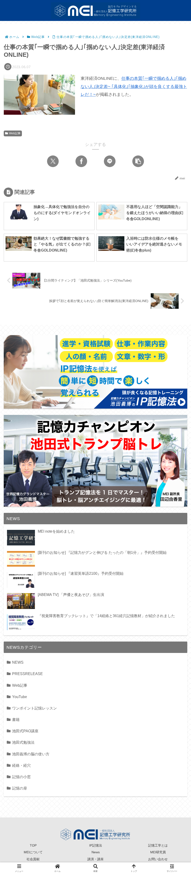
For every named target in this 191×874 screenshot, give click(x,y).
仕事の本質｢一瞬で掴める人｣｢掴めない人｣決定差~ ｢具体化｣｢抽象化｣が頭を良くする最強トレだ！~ (134, 86)
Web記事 (14, 133)
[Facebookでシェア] (81, 161)
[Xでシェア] (53, 161)
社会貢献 (33, 859)
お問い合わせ (158, 859)
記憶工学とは (158, 845)
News (96, 852)
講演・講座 (95, 859)
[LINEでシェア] (110, 161)
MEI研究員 (158, 852)
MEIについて (33, 852)
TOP (33, 845)
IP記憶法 (95, 845)
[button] (138, 161)
